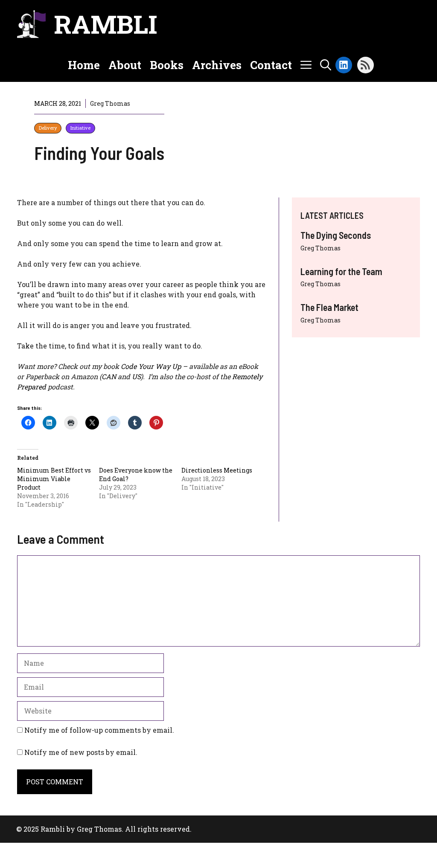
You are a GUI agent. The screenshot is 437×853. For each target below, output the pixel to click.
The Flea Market (329, 307)
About (124, 65)
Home (84, 65)
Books (167, 65)
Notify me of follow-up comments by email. (99, 729)
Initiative (80, 128)
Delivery (48, 128)
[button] (325, 65)
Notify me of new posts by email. (80, 752)
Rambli (105, 24)
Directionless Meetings (216, 470)
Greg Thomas (320, 248)
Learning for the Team (341, 271)
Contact (271, 65)
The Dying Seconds (335, 235)
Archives (217, 65)
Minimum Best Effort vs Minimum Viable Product (54, 478)
